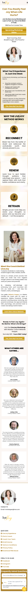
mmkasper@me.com (12, 509)
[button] (27, 3)
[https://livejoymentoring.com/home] (6, 2)
